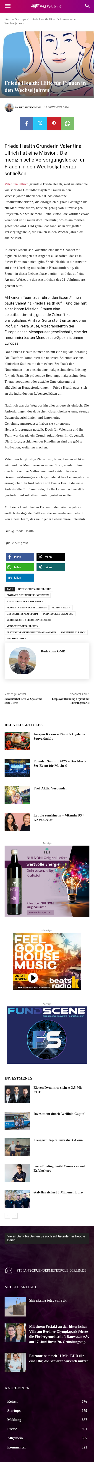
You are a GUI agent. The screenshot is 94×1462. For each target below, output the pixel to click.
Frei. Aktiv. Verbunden (50, 788)
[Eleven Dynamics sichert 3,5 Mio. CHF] (17, 1094)
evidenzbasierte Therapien (25, 601)
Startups (20, 19)
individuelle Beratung (58, 614)
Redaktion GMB (30, 107)
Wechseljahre (16, 638)
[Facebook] (26, 123)
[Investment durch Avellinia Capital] (17, 1120)
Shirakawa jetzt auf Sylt (47, 1300)
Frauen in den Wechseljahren (27, 607)
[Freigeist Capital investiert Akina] (17, 1147)
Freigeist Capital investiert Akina (58, 1140)
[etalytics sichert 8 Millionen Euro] (17, 1199)
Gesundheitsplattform (22, 614)
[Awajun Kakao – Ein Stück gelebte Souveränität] (17, 741)
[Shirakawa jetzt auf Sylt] (15, 1306)
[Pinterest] (54, 123)
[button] (20, 557)
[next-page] (15, 1216)
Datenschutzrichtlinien (34, 589)
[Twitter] (40, 123)
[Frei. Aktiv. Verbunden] (17, 795)
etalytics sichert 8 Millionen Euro (58, 1192)
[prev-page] (7, 1216)
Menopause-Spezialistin (22, 626)
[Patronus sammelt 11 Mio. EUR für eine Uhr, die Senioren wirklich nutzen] (15, 1362)
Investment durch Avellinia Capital (59, 1114)
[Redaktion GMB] (10, 107)
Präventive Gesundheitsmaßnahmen (31, 632)
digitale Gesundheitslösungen (28, 595)
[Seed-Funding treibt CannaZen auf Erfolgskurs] (17, 1173)
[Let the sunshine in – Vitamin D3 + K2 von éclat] (17, 822)
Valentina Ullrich (17, 184)
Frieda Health (61, 607)
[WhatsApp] (67, 123)
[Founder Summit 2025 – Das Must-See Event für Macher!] (17, 768)
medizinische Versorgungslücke (29, 620)
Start (8, 19)
